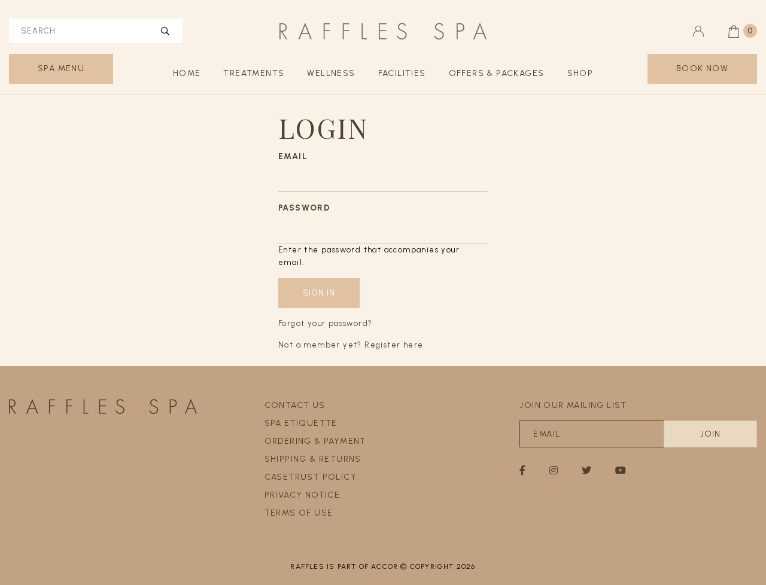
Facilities (402, 73)
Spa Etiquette (301, 423)
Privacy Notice (303, 495)
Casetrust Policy (311, 477)
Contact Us (295, 405)
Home (187, 73)
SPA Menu (61, 68)
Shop (580, 73)
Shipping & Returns (313, 459)
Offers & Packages (497, 73)
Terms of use (299, 513)
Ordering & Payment (315, 441)
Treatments (253, 73)
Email (293, 156)
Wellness (331, 73)
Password (304, 208)
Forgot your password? (325, 323)
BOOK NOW (702, 68)
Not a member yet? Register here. (351, 344)
